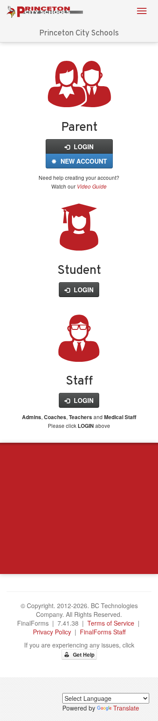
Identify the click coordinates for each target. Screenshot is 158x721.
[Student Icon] (79, 240)
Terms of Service (110, 623)
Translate (126, 708)
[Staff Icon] (79, 352)
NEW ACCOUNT (83, 161)
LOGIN (82, 146)
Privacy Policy (52, 631)
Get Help (83, 654)
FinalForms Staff (103, 631)
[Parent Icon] (79, 97)
